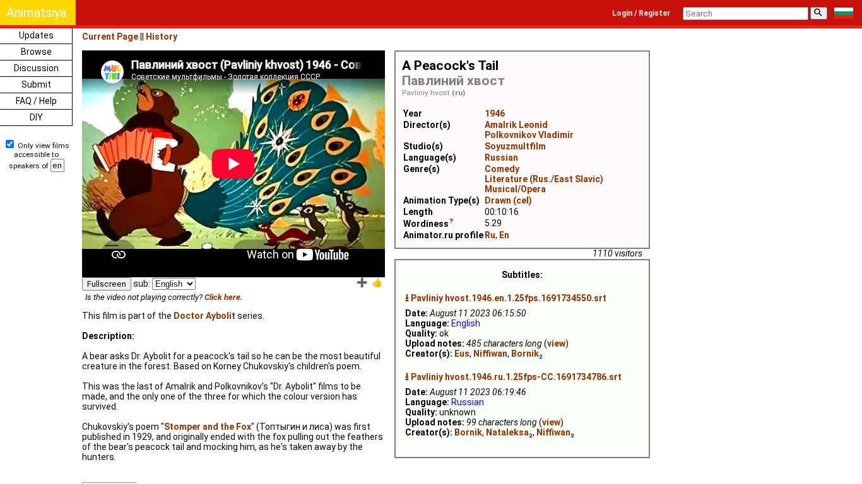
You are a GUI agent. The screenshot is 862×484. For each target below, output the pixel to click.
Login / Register (641, 13)
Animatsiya (36, 12)
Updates (36, 35)
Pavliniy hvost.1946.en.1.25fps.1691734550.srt (508, 298)
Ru (490, 235)
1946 (495, 113)
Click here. (223, 297)
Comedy (502, 169)
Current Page (110, 37)
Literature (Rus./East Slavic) (544, 179)
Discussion (36, 68)
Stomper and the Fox (207, 427)
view (556, 343)
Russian (501, 158)
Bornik (525, 354)
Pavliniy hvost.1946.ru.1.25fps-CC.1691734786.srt (516, 377)
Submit (36, 84)
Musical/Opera (515, 189)
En (504, 235)
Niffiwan (490, 354)
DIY (36, 117)
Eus (461, 354)
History (161, 37)
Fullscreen (106, 284)
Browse (36, 52)
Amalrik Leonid (516, 125)
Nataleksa (507, 432)
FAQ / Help (36, 101)
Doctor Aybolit (204, 316)
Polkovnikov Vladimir (529, 135)
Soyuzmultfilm (515, 146)
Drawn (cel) (508, 200)
